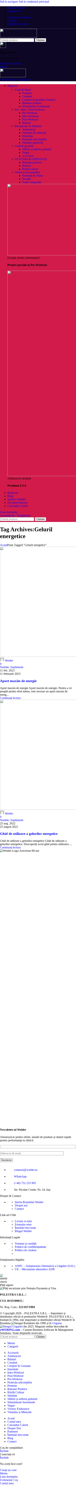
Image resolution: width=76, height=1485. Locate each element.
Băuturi (26, 122)
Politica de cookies (26, 1250)
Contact (19, 1208)
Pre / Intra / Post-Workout (29, 109)
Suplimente (16, 667)
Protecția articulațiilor (34, 139)
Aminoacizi (29, 129)
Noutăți (26, 178)
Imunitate (27, 136)
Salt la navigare (9, 1)
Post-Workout (30, 119)
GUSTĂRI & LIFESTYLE (31, 159)
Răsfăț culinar (30, 169)
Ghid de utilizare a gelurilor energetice (29, 834)
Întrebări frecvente (25, 1227)
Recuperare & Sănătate (28, 126)
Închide (4, 1451)
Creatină (27, 96)
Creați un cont (8, 1470)
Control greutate (24, 145)
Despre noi (21, 1205)
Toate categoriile (31, 182)
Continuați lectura (10, 697)
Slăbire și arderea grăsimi (36, 149)
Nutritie (4, 667)
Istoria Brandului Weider (29, 1202)
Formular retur (23, 1224)
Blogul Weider (23, 1231)
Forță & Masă (23, 89)
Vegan (26, 152)
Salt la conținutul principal (34, 1)
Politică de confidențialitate (30, 1246)
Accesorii (27, 155)
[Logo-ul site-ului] (18, 36)
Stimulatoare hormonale (36, 106)
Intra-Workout (30, 116)
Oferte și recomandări (27, 172)
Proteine (27, 93)
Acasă (3, 545)
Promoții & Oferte (32, 175)
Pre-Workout (29, 112)
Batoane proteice (32, 103)
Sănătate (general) (32, 142)
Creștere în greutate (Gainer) (38, 99)
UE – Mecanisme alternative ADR (35, 1269)
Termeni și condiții (25, 1243)
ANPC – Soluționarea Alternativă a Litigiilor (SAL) (45, 1265)
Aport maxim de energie (18, 681)
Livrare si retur (23, 1221)
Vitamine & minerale (34, 132)
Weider (9, 660)
